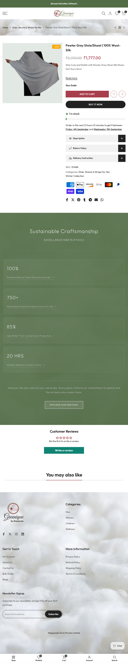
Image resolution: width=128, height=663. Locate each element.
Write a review (64, 450)
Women (70, 517)
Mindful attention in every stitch (26, 365)
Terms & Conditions (76, 573)
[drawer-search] (104, 13)
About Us (7, 562)
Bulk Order (8, 573)
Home (5, 27)
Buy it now (95, 104)
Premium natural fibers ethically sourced (30, 277)
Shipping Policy (73, 568)
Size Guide (71, 85)
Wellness (70, 529)
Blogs (5, 579)
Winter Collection (75, 175)
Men (68, 511)
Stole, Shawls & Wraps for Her (27, 27)
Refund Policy (73, 562)
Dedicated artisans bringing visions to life (31, 306)
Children (70, 523)
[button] (113, 94)
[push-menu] (5, 13)
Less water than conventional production (31, 336)
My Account (8, 556)
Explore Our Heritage (64, 405)
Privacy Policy (73, 556)
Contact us (8, 568)
